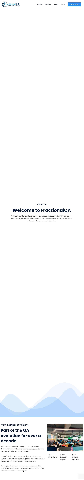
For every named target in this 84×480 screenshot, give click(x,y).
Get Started (74, 4)
